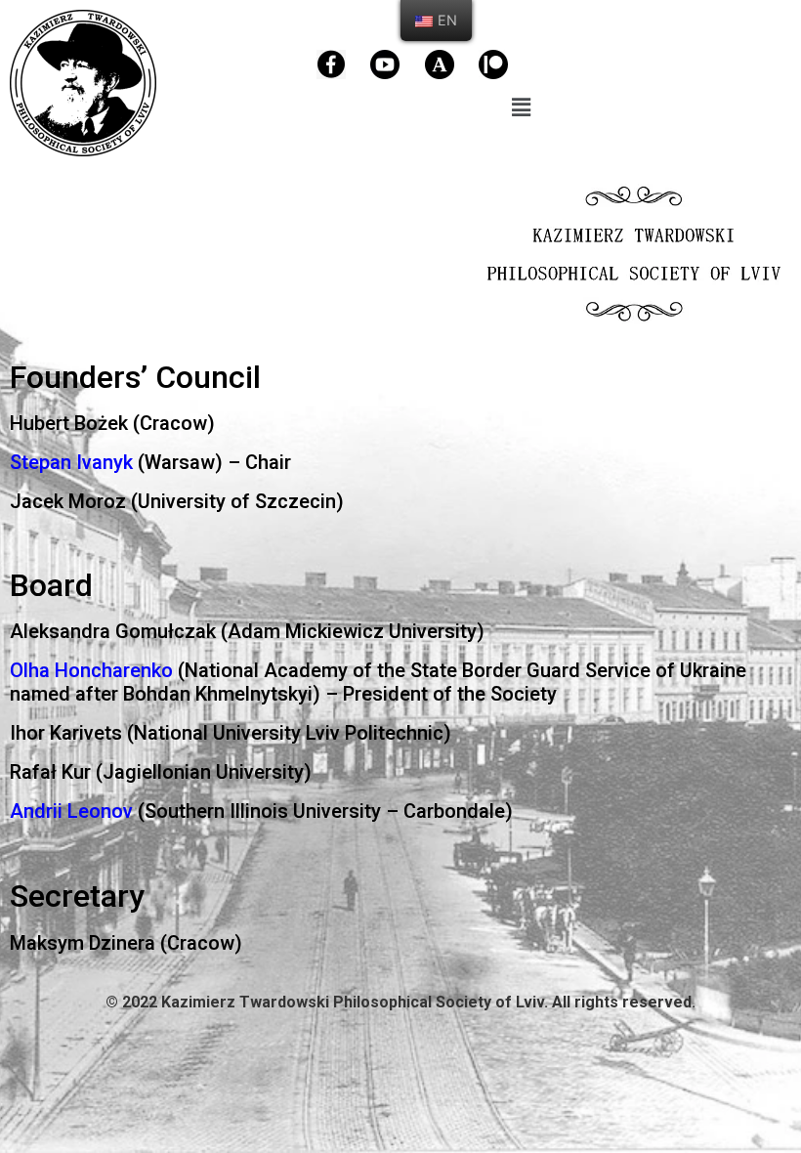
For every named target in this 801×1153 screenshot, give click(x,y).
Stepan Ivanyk (71, 462)
